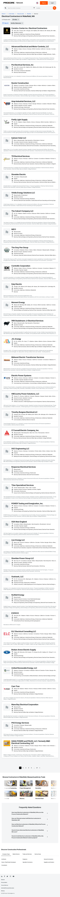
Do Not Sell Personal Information (7, 888)
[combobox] (44, 8)
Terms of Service (4, 885)
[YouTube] (13, 876)
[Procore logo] (9, 3)
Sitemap (3, 890)
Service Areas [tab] (38, 854)
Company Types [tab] (6, 854)
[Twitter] (7, 876)
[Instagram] (10, 876)
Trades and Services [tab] (27, 854)
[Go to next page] (40, 768)
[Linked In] (1, 876)
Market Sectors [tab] (16, 854)
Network (19, 3)
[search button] (54, 8)
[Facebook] (4, 876)
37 (37, 767)
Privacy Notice (4, 882)
